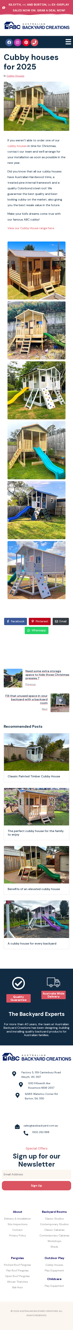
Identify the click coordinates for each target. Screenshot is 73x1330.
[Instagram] (17, 42)
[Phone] (34, 42)
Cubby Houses (15, 76)
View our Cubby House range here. (31, 228)
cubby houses (17, 146)
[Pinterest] (26, 42)
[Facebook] (9, 42)
